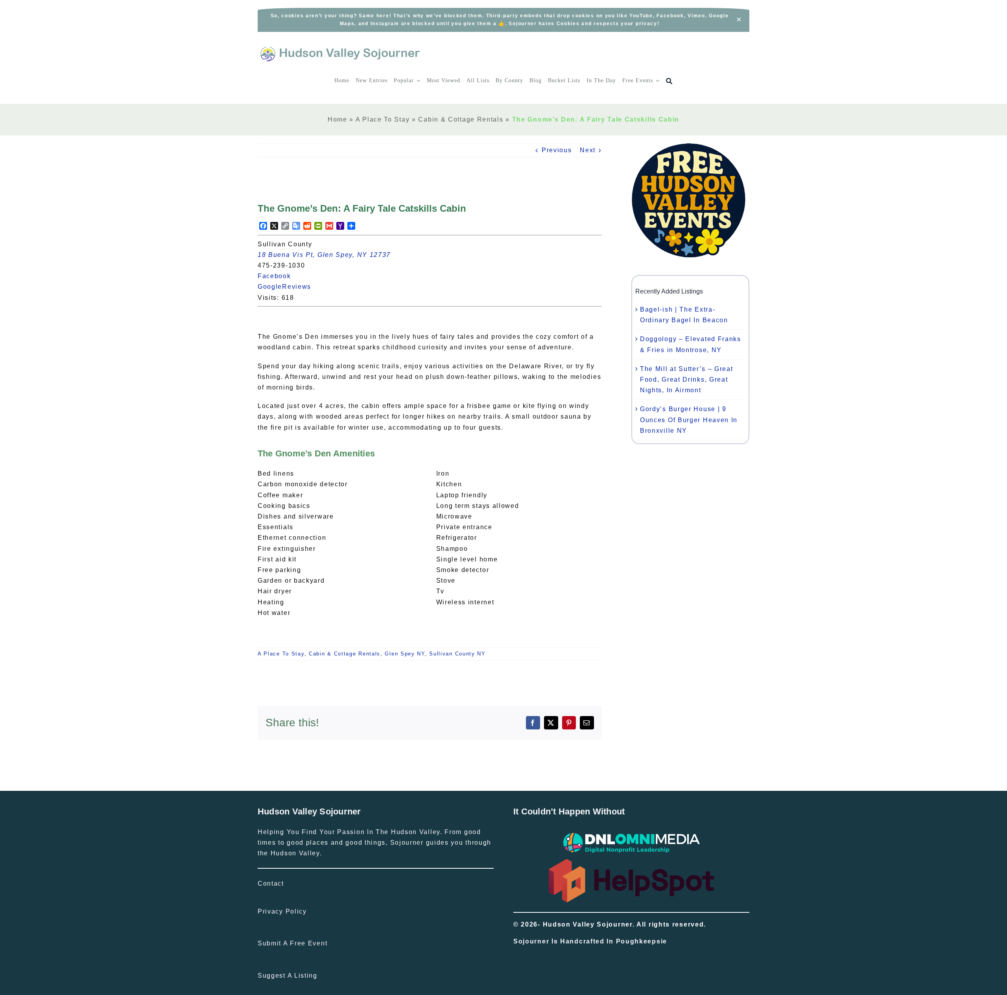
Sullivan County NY (457, 654)
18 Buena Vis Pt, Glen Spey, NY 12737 (324, 254)
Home (337, 119)
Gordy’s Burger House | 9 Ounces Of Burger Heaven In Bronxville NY (689, 420)
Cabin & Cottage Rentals (460, 119)
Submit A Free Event (292, 943)
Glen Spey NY (404, 654)
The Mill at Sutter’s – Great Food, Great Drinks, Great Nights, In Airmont (686, 379)
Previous (557, 150)
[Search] (669, 81)
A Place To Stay (383, 119)
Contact (271, 883)
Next (588, 150)
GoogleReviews (289, 286)
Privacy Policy (282, 911)
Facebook (279, 276)
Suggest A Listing (287, 975)
